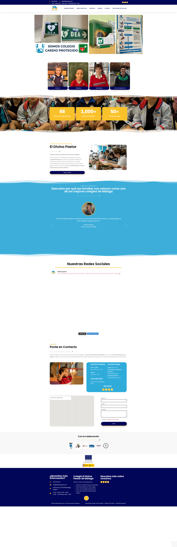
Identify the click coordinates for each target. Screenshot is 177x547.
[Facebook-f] (103, 389)
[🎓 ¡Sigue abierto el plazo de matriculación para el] (79, 293)
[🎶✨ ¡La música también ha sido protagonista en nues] (98, 282)
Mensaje (103, 409)
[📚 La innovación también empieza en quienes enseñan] (79, 326)
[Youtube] (127, 2)
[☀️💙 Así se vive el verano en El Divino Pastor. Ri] (60, 293)
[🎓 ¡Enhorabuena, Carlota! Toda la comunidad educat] (98, 326)
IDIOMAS (100, 8)
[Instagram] (125, 2)
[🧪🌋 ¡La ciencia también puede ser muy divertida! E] (79, 282)
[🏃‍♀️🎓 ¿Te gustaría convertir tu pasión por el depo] (117, 293)
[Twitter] (124, 2)
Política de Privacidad (113, 419)
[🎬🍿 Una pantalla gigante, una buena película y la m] (60, 304)
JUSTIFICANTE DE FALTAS (119, 8)
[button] (3, 34)
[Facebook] (122, 2)
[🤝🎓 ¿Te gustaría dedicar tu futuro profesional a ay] (117, 282)
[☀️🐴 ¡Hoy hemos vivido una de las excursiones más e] (117, 315)
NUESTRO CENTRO (69, 8)
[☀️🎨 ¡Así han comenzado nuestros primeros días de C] (60, 326)
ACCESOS (107, 8)
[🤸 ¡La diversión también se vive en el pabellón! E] (79, 315)
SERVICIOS (92, 8)
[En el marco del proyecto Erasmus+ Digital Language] (98, 293)
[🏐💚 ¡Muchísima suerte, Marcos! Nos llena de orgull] (60, 315)
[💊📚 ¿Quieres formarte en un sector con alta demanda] (79, 304)
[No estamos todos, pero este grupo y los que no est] (117, 326)
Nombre (103, 398)
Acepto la (110, 419)
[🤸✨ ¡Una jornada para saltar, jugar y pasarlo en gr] (60, 282)
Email (102, 404)
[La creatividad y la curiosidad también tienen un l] (117, 304)
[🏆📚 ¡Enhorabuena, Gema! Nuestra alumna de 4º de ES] (98, 315)
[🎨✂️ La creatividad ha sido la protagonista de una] (98, 304)
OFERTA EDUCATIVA (81, 8)
